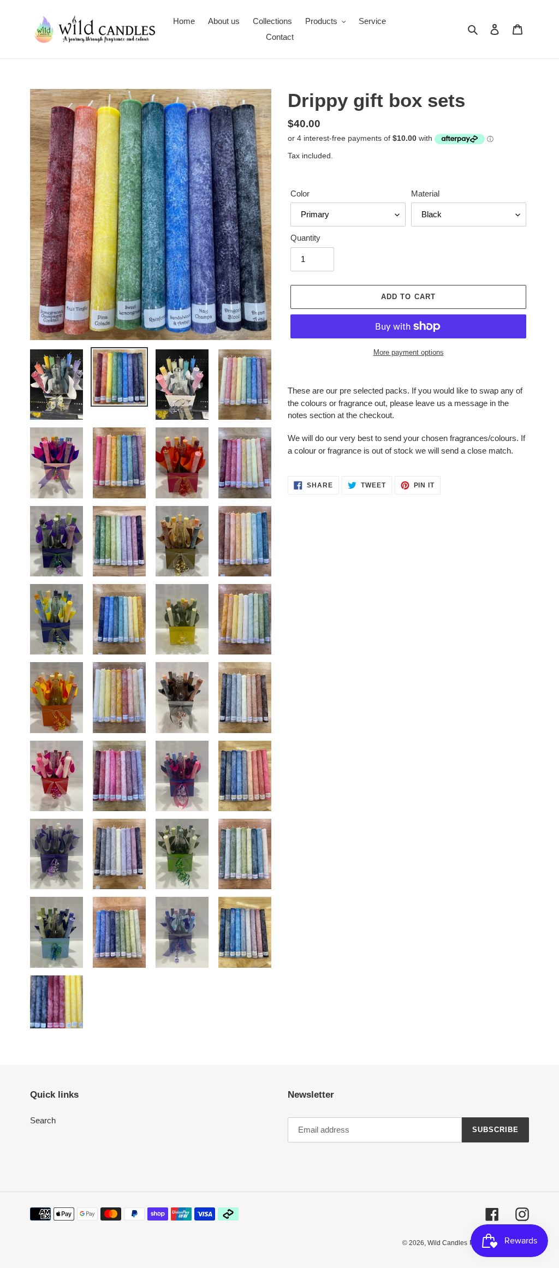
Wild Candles (447, 1243)
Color (300, 193)
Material (425, 193)
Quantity (305, 237)
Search (43, 1120)
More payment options (408, 352)
